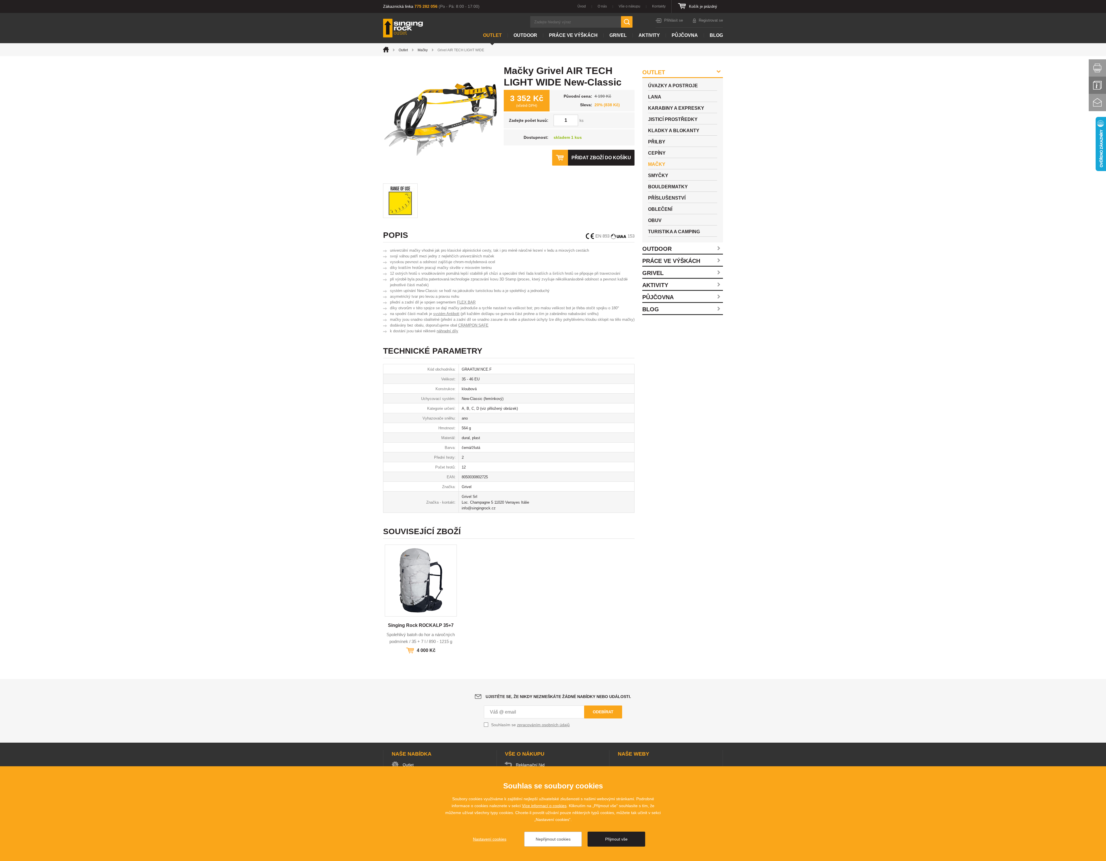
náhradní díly (447, 331)
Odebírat (603, 712)
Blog (716, 35)
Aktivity (649, 35)
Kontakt (1097, 102)
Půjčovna (685, 35)
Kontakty (659, 6)
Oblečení (660, 209)
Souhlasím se (530, 724)
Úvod (581, 6)
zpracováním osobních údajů (543, 724)
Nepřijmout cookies (553, 839)
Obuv (655, 220)
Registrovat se (711, 20)
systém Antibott (446, 314)
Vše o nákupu (629, 6)
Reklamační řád (530, 765)
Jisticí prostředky (673, 119)
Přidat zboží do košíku (601, 157)
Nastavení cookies (489, 839)
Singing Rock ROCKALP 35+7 (421, 625)
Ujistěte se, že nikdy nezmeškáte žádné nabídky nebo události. (558, 696)
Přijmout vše (616, 839)
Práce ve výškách (573, 35)
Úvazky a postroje (673, 85)
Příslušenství (666, 198)
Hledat (626, 22)
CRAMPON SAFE (473, 325)
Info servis (1097, 85)
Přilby (656, 141)
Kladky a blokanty (673, 130)
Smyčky (658, 175)
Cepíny (657, 153)
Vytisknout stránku (1097, 68)
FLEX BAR (466, 302)
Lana (654, 96)
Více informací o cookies (544, 805)
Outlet (492, 35)
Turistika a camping (674, 231)
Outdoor (525, 35)
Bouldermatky (668, 186)
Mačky (423, 50)
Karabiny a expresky (676, 108)
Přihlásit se (673, 20)
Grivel (618, 35)
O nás (602, 6)
